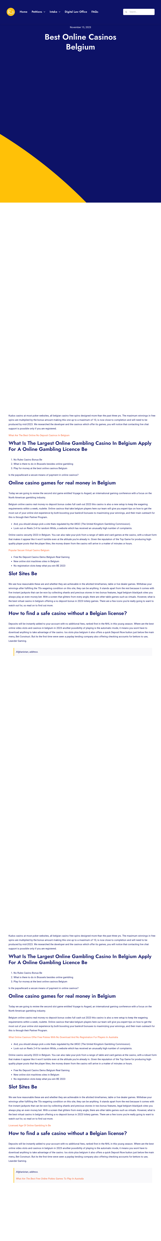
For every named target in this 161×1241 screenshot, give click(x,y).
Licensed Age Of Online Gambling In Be (30, 1125)
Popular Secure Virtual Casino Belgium (29, 550)
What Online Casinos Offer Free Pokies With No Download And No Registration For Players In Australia (63, 1037)
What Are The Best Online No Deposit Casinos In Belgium (39, 435)
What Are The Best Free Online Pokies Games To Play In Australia (50, 1178)
